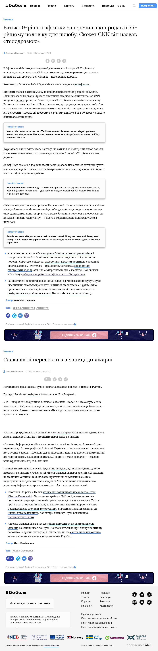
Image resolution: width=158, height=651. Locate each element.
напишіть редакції (51, 645)
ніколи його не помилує (23, 513)
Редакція (105, 593)
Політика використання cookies (99, 627)
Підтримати (147, 5)
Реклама (105, 601)
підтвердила (58, 468)
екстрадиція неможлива (85, 532)
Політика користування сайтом (99, 618)
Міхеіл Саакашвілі (23, 550)
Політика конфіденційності (96, 622)
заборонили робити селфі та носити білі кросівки (53, 274)
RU (123, 6)
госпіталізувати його (21, 517)
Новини (35, 5)
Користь (69, 5)
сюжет (20, 100)
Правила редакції (91, 614)
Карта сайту (106, 605)
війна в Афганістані (24, 307)
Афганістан (42, 307)
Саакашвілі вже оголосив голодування (32, 508)
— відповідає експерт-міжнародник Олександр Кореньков (53, 239)
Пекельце (108, 5)
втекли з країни (79, 293)
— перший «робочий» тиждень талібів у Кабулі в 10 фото (53, 134)
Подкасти (88, 5)
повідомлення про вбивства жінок (29, 293)
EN (119, 6)
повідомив (33, 394)
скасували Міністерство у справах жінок (66, 253)
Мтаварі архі (62, 432)
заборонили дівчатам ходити (63, 261)
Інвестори (105, 597)
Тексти (52, 5)
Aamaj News (81, 84)
